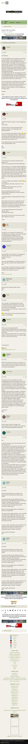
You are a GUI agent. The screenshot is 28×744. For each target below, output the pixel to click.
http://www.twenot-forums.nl (8, 349)
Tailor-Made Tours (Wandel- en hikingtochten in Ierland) (15, 678)
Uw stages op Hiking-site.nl (14, 655)
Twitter (15, 640)
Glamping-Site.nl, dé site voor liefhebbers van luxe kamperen (15, 679)
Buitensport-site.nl (14, 692)
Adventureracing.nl (14, 686)
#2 (25, 118)
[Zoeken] (25, 22)
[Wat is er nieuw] (23, 22)
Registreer (6, 34)
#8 (25, 324)
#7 (25, 300)
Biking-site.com (15, 687)
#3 (25, 157)
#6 (25, 284)
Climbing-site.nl (15, 697)
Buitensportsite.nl (14, 690)
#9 (25, 359)
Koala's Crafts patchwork (15, 681)
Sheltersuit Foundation (14, 676)
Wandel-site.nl (15, 704)
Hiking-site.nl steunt (15, 659)
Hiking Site (5, 22)
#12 (25, 437)
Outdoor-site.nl (15, 701)
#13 (25, 487)
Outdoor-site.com (14, 700)
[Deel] (24, 52)
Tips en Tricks (15, 665)
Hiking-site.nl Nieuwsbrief (15, 652)
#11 (25, 421)
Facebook (15, 637)
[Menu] (2, 22)
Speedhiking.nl (15, 703)
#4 (25, 229)
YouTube (15, 642)
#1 (25, 52)
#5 (25, 251)
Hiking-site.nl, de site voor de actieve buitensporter (14, 12)
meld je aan (13, 34)
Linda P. (4, 31)
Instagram (15, 644)
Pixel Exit (7, 742)
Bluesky (14, 638)
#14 (25, 543)
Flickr (15, 647)
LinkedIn (14, 645)
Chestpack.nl (14, 673)
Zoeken (14, 668)
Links (15, 663)
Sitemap (14, 666)
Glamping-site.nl (15, 698)
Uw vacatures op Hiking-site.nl (15, 657)
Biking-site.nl (14, 689)
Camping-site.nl (15, 693)
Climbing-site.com (14, 695)
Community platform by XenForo (13, 740)
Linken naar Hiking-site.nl (15, 660)
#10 (25, 376)
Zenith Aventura (15, 674)
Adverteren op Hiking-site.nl (14, 654)
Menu (3, 3)
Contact (14, 662)
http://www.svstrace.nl (7, 274)
